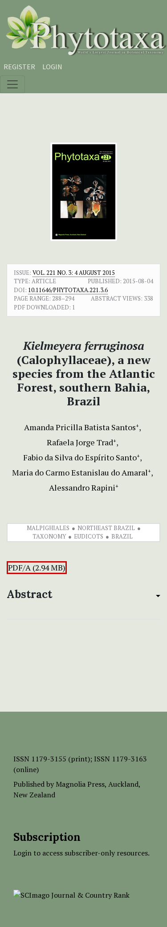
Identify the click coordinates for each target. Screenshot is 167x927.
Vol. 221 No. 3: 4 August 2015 (74, 273)
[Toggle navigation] (12, 84)
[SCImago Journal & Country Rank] (71, 894)
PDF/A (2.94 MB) (36, 568)
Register (19, 66)
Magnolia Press (80, 784)
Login (52, 66)
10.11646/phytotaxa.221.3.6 (68, 290)
